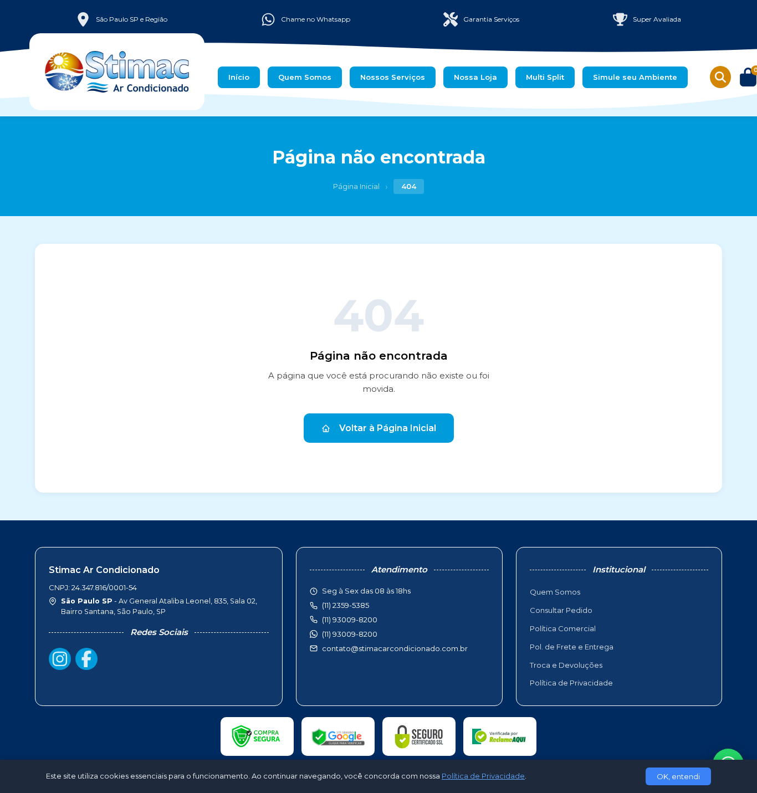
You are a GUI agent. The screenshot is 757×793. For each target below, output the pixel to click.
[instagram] (60, 659)
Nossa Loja (475, 77)
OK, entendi (678, 776)
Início (238, 77)
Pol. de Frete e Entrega (571, 646)
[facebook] (86, 659)
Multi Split (545, 77)
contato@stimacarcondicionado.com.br (395, 648)
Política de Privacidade (571, 682)
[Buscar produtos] (720, 77)
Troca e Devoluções (566, 665)
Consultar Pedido (561, 610)
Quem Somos (304, 77)
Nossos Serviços (392, 77)
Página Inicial (356, 186)
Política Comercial (563, 628)
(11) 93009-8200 (349, 634)
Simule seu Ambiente (635, 77)
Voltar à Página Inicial (387, 428)
